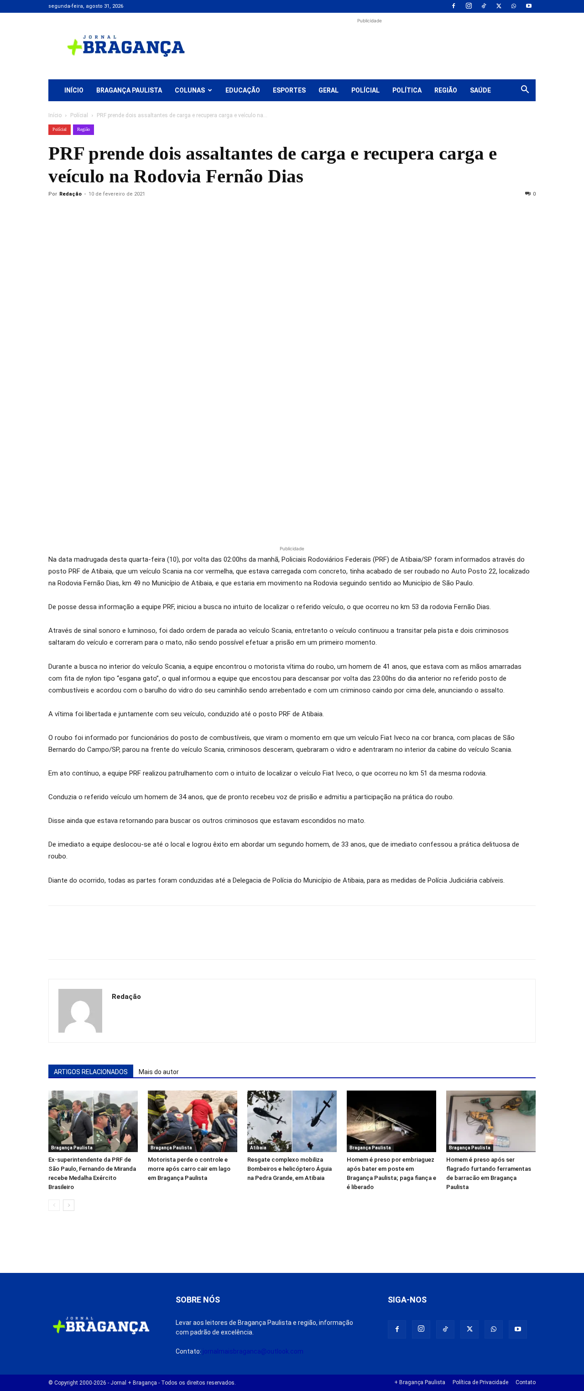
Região (445, 90)
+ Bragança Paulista (419, 1382)
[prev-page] (54, 1205)
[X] (499, 6)
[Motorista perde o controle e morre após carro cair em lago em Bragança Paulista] (192, 1121)
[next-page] (68, 1205)
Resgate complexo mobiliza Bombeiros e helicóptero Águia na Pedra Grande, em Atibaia (289, 1168)
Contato (526, 1382)
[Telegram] (183, 215)
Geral (328, 90)
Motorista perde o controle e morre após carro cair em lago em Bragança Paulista (189, 1168)
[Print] (162, 215)
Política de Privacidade (480, 1382)
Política (407, 90)
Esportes (289, 90)
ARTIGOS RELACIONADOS (91, 1072)
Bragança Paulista (129, 90)
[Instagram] (468, 6)
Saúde (480, 90)
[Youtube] (529, 6)
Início (73, 90)
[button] (525, 90)
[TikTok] (483, 6)
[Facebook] (453, 6)
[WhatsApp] (514, 6)
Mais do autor (159, 1072)
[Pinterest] (120, 215)
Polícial (365, 90)
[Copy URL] (57, 215)
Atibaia (258, 1147)
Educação (242, 90)
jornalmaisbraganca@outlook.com (253, 1351)
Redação (70, 194)
